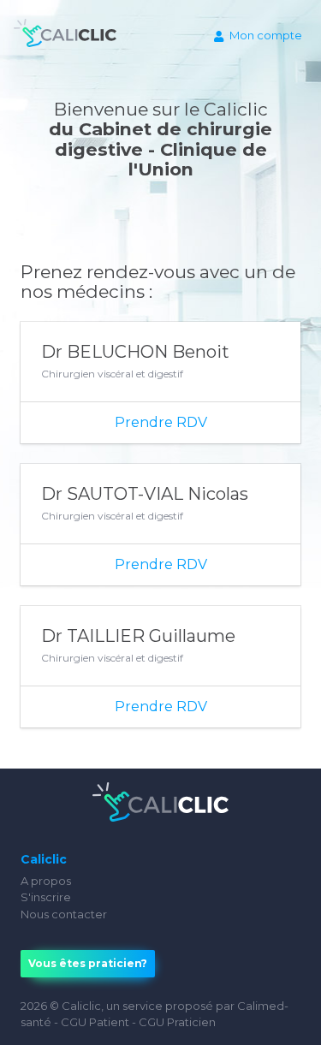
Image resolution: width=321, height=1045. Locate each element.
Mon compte (265, 35)
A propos (46, 881)
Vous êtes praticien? (87, 963)
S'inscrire (46, 897)
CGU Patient (95, 1022)
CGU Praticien (177, 1022)
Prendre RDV (161, 422)
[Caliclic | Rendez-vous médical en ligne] (65, 36)
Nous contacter (64, 914)
